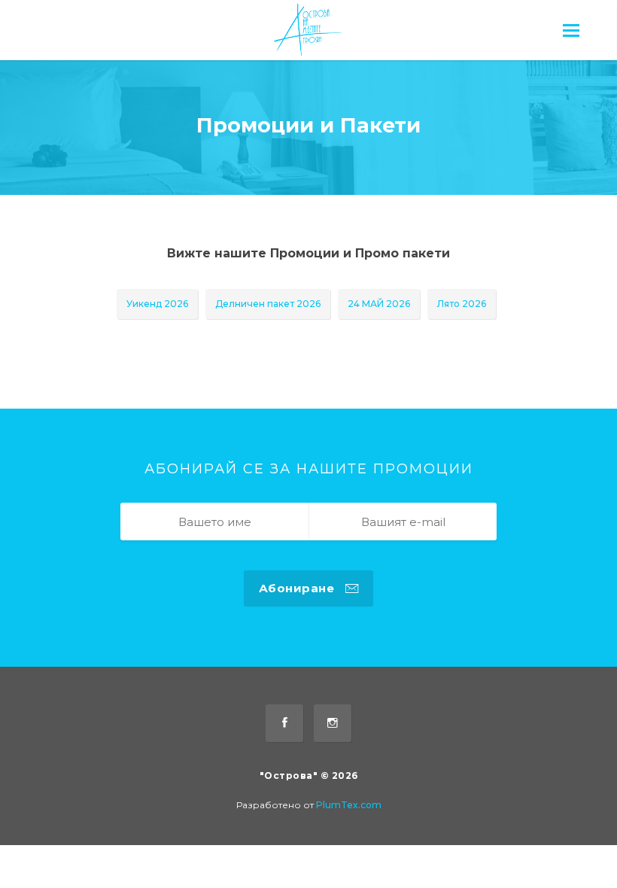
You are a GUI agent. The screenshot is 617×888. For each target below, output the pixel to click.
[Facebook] (284, 723)
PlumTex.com (348, 804)
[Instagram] (332, 723)
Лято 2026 (461, 303)
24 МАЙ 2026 (379, 303)
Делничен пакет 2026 (268, 303)
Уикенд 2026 (157, 303)
